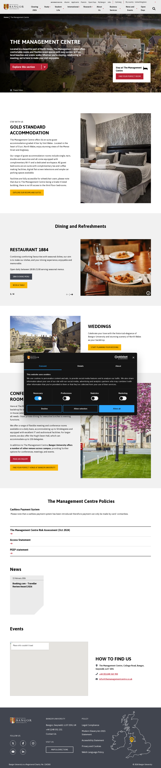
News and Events (130, 8)
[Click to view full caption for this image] (148, 293)
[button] (67, 294)
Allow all (116, 409)
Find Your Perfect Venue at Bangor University (34, 468)
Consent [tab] (43, 366)
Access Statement (20, 539)
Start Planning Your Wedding (104, 347)
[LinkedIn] (23, 752)
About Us (99, 8)
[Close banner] (133, 357)
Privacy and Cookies (91, 746)
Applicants (75, 2)
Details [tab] (80, 366)
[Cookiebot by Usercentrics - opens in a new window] (117, 357)
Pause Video (18, 90)
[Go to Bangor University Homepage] (14, 7)
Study (46, 7)
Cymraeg (118, 2)
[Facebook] (23, 743)
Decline (44, 409)
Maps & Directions (59, 750)
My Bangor (102, 2)
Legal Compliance (90, 725)
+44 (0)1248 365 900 (108, 674)
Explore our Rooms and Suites (27, 193)
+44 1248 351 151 (54, 729)
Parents (83, 2)
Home (6, 17)
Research (87, 7)
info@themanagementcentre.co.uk (115, 679)
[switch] (66, 398)
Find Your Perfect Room (130, 76)
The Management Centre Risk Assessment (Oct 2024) (40, 530)
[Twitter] (13, 743)
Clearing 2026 (34, 8)
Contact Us (51, 734)
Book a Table (19, 285)
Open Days (92, 2)
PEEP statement (19, 549)
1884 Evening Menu (21, 277)
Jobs (109, 2)
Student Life (58, 8)
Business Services (113, 8)
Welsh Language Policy (93, 752)
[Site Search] (154, 9)
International (73, 7)
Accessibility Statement (93, 740)
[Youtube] (13, 752)
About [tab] (118, 366)
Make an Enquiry (20, 459)
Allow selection (80, 409)
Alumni (66, 2)
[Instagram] (33, 743)
